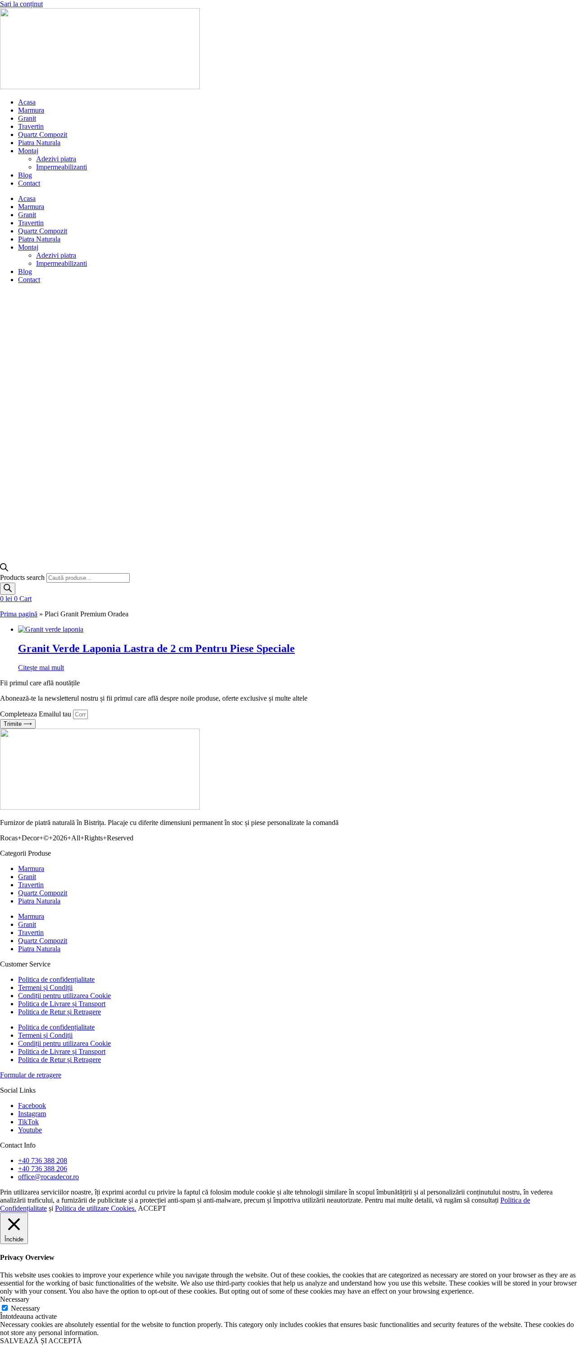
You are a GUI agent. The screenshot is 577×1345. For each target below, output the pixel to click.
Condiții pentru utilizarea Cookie (64, 995)
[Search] (7, 589)
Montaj (28, 151)
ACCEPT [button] (152, 1208)
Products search (23, 577)
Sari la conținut (21, 4)
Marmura (31, 110)
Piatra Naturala (39, 142)
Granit (27, 118)
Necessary (25, 1308)
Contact (29, 183)
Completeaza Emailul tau (36, 714)
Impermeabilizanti (61, 167)
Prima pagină (18, 614)
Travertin (31, 126)
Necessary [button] (14, 1299)
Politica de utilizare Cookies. (95, 1208)
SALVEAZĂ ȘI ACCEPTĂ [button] (41, 1341)
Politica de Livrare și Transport (61, 1004)
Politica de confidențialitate (56, 979)
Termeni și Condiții (45, 987)
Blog (25, 175)
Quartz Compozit (42, 134)
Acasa (27, 102)
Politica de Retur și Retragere (59, 1012)
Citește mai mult (41, 667)
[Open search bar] (4, 569)
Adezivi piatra (56, 159)
